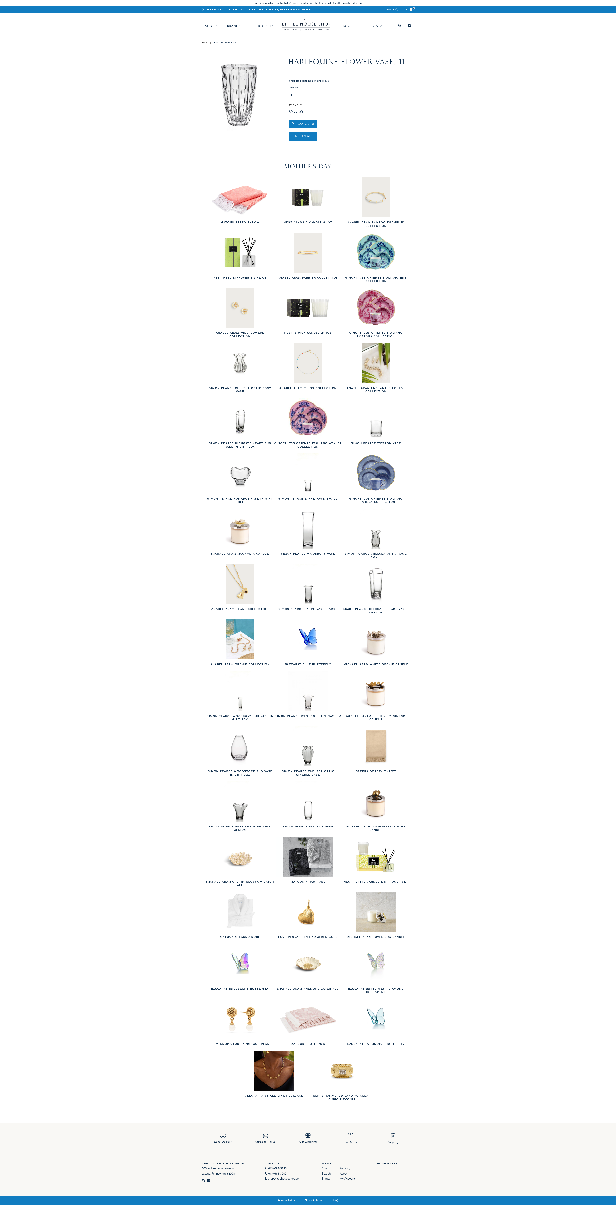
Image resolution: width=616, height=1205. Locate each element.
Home (204, 42)
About (347, 26)
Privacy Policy (286, 1200)
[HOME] (306, 30)
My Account (347, 1178)
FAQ (335, 1200)
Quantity (293, 87)
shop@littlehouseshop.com (284, 1178)
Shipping (294, 81)
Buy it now (303, 136)
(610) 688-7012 (277, 1174)
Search (326, 1174)
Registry (266, 26)
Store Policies (314, 1200)
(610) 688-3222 (212, 9)
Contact (378, 26)
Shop (209, 26)
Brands (234, 26)
